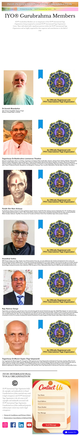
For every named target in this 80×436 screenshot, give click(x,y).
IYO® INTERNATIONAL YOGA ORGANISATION (39, 4)
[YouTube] (29, 425)
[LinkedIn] (21, 425)
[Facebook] (13, 425)
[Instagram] (5, 425)
